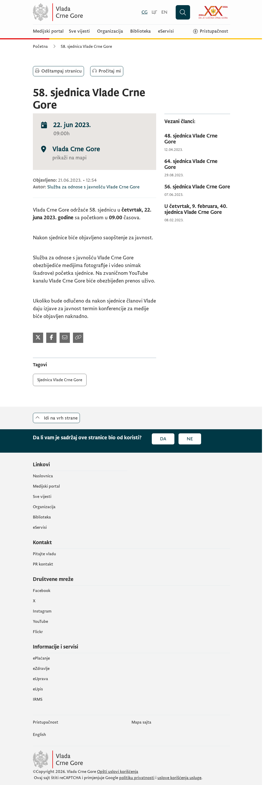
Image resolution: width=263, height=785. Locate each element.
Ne (190, 439)
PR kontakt (43, 564)
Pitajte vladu (44, 553)
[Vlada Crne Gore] (83, 12)
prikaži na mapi (69, 158)
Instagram (42, 611)
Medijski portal (48, 31)
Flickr (38, 631)
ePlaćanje (41, 658)
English (39, 734)
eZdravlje (41, 668)
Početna (40, 46)
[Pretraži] (183, 12)
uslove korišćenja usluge (179, 777)
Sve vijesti (79, 31)
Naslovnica (43, 476)
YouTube (40, 621)
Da (163, 439)
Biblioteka (140, 31)
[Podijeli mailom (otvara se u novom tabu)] (65, 338)
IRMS (37, 699)
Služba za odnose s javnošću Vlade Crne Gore (93, 187)
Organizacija (110, 31)
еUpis (38, 689)
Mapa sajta (141, 722)
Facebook (41, 590)
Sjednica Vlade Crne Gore (59, 379)
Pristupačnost (45, 722)
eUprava (40, 678)
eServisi (166, 31)
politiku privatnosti (136, 777)
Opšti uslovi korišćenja (117, 771)
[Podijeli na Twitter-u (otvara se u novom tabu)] (38, 338)
